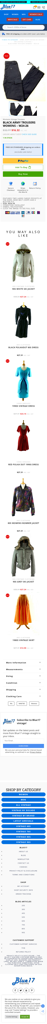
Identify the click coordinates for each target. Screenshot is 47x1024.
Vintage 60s (23, 826)
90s (11, 704)
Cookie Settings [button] (11, 1017)
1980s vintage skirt (23, 640)
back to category (10, 39)
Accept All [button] (24, 1017)
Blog (38, 19)
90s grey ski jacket (23, 581)
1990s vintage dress (23, 406)
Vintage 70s (23, 831)
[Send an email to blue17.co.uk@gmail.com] (39, 7)
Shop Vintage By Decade (34, 39)
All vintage (23, 805)
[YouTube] (26, 990)
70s (23, 925)
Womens (34, 704)
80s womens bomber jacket (23, 523)
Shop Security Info (23, 890)
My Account (23, 886)
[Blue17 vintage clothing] (8, 7)
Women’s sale (36, 14)
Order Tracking (23, 894)
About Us (23, 851)
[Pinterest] (31, 990)
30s (23, 909)
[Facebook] (15, 990)
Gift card (27, 19)
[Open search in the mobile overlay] (23, 27)
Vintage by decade (23, 810)
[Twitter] (20, 990)
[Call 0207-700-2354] (43, 7)
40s (23, 913)
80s (23, 929)
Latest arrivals (23, 821)
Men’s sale (12, 19)
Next (43, 79)
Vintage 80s (23, 837)
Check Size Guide (29, 134)
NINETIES (22, 704)
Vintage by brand (23, 815)
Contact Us (23, 863)
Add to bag (21, 167)
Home (22, 39)
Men (24, 14)
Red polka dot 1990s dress (23, 464)
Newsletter (23, 859)
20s (23, 906)
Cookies (23, 867)
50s (23, 917)
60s (23, 921)
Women (15, 14)
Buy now (23, 174)
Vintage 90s (23, 842)
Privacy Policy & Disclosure (23, 871)
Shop (6, 14)
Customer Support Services (23, 944)
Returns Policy (23, 952)
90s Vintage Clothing (22, 41)
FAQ (23, 948)
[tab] (23, 662)
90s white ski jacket (23, 289)
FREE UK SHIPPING (38, 2)
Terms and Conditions (23, 875)
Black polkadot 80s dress (23, 347)
